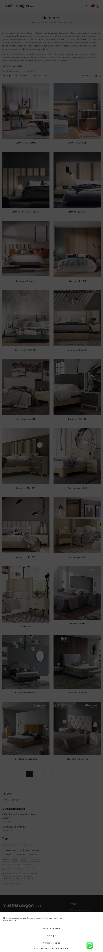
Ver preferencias (51, 942)
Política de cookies (41, 948)
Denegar (51, 935)
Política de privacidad (60, 948)
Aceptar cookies (51, 928)
